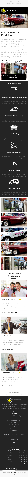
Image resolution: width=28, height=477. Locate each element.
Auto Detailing (14, 134)
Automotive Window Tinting (14, 116)
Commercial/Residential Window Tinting (14, 97)
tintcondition (14, 472)
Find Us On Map (14, 447)
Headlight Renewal (14, 170)
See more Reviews (14, 393)
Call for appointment (9, 468)
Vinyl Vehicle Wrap (14, 188)
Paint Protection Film (14, 152)
